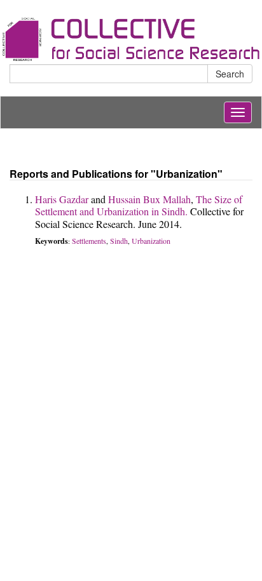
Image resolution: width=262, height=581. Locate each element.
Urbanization (151, 241)
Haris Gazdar (61, 199)
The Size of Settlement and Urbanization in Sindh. (138, 205)
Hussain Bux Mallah (149, 199)
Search (230, 73)
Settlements (89, 241)
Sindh (119, 241)
